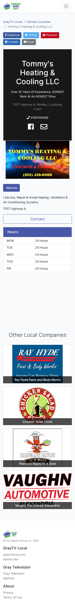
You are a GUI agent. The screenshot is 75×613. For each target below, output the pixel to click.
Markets (9, 578)
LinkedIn (12, 41)
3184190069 (39, 117)
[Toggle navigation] (66, 6)
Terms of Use (12, 597)
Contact (37, 219)
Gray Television (13, 573)
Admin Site (10, 559)
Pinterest (51, 35)
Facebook (13, 35)
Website (11, 188)
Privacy (8, 592)
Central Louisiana (38, 21)
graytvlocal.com (14, 554)
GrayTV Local (12, 21)
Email (30, 41)
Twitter (32, 35)
